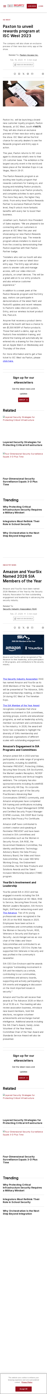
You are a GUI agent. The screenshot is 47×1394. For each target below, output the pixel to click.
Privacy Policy (27, 1382)
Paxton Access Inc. (29, 55)
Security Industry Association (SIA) (20, 609)
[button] (5, 6)
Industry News (9, 565)
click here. (8, 361)
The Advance (10, 913)
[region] (23, 1383)
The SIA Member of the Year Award (21, 705)
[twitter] (23, 74)
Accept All (23, 1389)
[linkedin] (19, 74)
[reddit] (28, 74)
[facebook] (15, 74)
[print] (43, 74)
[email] (32, 74)
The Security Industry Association (20, 679)
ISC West (7, 20)
